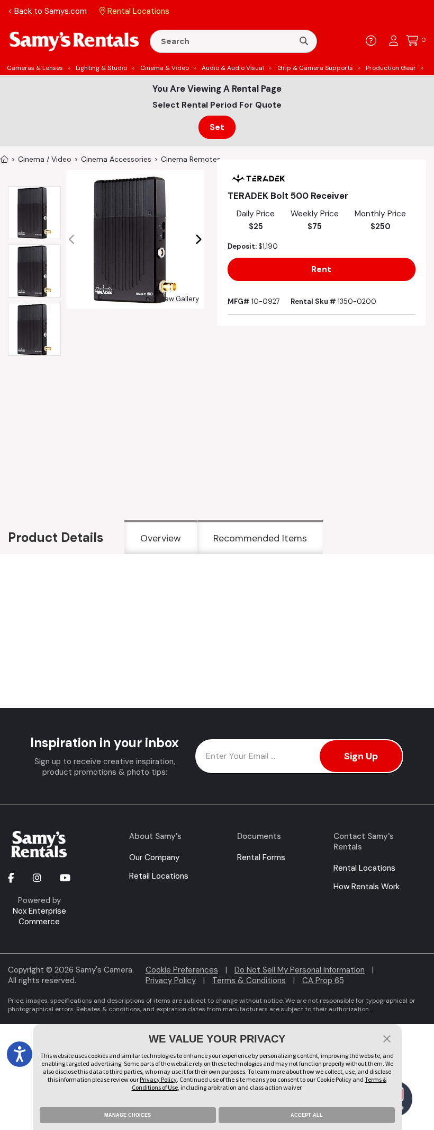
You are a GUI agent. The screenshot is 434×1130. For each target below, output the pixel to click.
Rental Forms (261, 857)
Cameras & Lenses (35, 68)
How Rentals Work (366, 886)
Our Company (154, 857)
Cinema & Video (164, 68)
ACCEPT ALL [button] (307, 1115)
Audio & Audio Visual (233, 68)
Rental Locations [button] (137, 11)
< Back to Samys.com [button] (47, 11)
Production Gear (391, 68)
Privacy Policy (171, 980)
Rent (321, 269)
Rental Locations (364, 868)
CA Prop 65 (323, 980)
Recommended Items (260, 538)
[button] (198, 239)
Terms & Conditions (249, 980)
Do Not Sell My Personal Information (299, 970)
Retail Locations (158, 876)
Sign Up (361, 756)
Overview (160, 538)
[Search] (303, 41)
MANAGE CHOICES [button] (127, 1115)
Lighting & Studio (101, 68)
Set (217, 127)
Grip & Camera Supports (315, 68)
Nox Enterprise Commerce (39, 916)
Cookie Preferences (182, 970)
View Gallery (178, 298)
